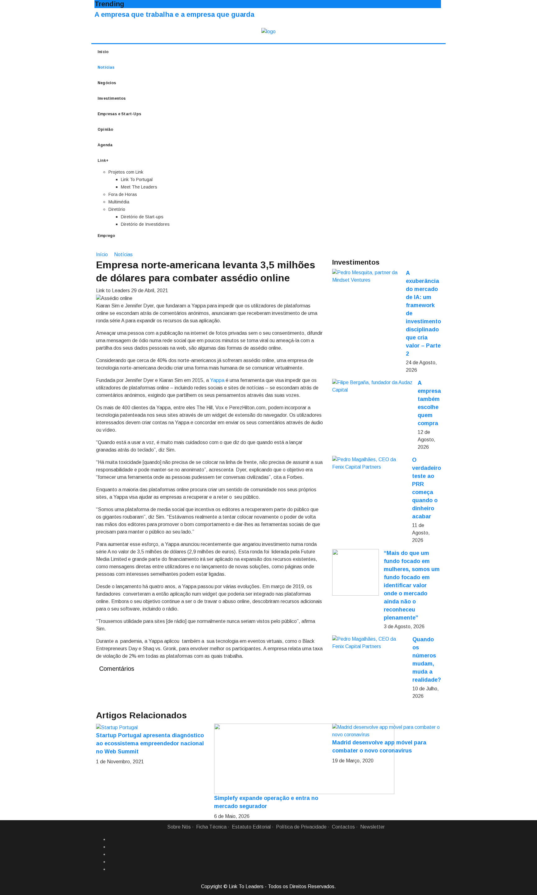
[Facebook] (111, 839)
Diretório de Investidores (145, 224)
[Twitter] (111, 854)
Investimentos (112, 98)
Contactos (343, 826)
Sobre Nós (179, 826)
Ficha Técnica (211, 826)
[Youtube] (111, 869)
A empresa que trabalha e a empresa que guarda (174, 14)
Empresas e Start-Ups (119, 114)
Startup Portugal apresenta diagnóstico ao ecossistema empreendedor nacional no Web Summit (150, 743)
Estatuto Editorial (251, 826)
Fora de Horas (122, 194)
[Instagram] (111, 861)
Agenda (105, 145)
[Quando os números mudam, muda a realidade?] (369, 642)
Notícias (106, 67)
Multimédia (118, 201)
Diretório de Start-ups (142, 216)
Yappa (217, 380)
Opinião (105, 129)
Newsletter (372, 826)
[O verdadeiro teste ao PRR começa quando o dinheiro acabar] (369, 463)
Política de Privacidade (301, 826)
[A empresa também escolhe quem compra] (372, 386)
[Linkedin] (111, 846)
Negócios (107, 83)
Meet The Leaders (139, 186)
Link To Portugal (137, 179)
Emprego (106, 236)
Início (103, 52)
